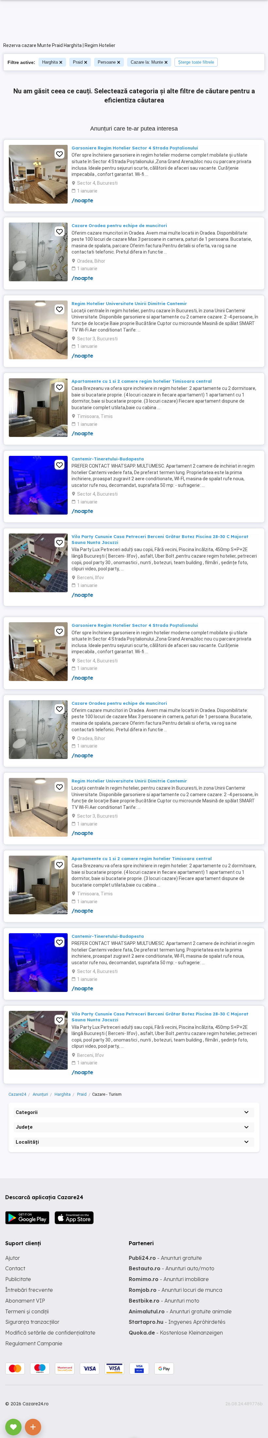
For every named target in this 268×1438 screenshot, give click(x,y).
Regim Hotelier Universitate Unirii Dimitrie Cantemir (129, 303)
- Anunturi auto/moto (171, 1268)
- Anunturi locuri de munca (175, 1290)
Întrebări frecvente (29, 1290)
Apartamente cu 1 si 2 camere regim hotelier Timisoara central (142, 381)
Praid (78, 62)
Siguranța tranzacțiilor (32, 1322)
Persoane (107, 62)
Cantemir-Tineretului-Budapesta (108, 458)
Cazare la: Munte (147, 62)
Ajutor (12, 1258)
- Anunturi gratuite (165, 1258)
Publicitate (18, 1279)
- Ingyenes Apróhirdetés (177, 1322)
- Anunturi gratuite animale (180, 1311)
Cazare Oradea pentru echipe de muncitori (119, 225)
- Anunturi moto (164, 1300)
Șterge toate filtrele (196, 62)
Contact (15, 1268)
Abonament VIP (25, 1300)
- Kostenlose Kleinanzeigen (176, 1332)
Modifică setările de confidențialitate (50, 1332)
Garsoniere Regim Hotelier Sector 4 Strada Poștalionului (135, 147)
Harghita (50, 62)
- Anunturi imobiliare (169, 1279)
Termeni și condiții (27, 1311)
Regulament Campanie (33, 1343)
